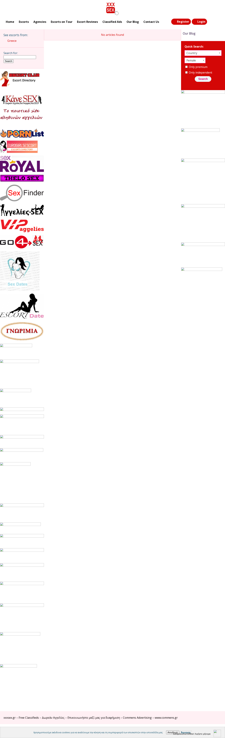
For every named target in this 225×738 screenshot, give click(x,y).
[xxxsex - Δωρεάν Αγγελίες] (112, 9)
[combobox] (203, 53)
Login (201, 22)
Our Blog (133, 22)
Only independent (200, 72)
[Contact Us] (218, 22)
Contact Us (151, 22)
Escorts (24, 22)
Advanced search (205, 85)
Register (183, 22)
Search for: (11, 53)
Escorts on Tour (61, 22)
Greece (12, 41)
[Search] (211, 22)
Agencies (39, 22)
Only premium (197, 67)
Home (10, 22)
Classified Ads (112, 22)
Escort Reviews (87, 22)
